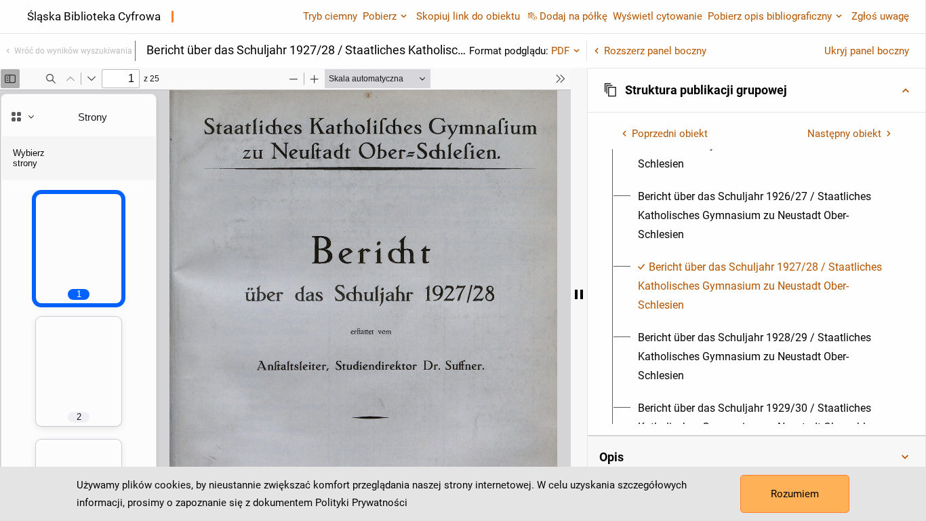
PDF (560, 51)
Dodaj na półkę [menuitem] (573, 16)
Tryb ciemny (330, 16)
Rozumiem (795, 494)
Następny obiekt (844, 134)
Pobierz (380, 16)
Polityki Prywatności (361, 503)
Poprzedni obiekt (670, 134)
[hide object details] (579, 294)
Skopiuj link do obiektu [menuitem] (468, 16)
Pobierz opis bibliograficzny (770, 16)
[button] (756, 90)
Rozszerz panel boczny (655, 51)
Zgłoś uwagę (880, 16)
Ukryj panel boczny (866, 51)
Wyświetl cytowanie (657, 16)
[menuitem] (764, 215)
